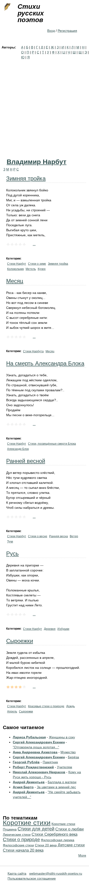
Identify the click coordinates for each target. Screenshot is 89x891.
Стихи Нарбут (16, 263)
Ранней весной (25, 461)
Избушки (63, 629)
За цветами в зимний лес (56, 787)
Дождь (70, 706)
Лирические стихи (17, 834)
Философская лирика (57, 840)
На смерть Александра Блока (45, 363)
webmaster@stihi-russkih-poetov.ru (55, 873)
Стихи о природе (21, 839)
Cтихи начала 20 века (23, 850)
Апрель (12, 711)
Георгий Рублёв (26, 762)
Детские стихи (71, 845)
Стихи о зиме (37, 263)
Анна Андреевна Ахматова (35, 752)
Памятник (50, 762)
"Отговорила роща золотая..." (36, 747)
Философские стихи (18, 845)
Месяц (14, 281)
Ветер (74, 536)
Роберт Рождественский (33, 767)
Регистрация (67, 31)
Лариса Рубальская (29, 737)
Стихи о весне (37, 536)
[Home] (7, 7)
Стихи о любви (69, 829)
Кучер (42, 269)
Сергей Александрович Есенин (39, 742)
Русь (12, 553)
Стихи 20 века (46, 845)
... (34, 244)
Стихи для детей (36, 828)
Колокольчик (15, 269)
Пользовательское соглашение (32, 878)
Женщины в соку (62, 737)
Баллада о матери (62, 782)
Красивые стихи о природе (46, 706)
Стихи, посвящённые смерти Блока (52, 443)
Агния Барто (23, 787)
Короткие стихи (27, 822)
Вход (51, 31)
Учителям (64, 767)
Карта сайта (17, 873)
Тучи (10, 541)
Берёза (73, 757)
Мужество (68, 752)
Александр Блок (18, 449)
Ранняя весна (58, 536)
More (82, 855)
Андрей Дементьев (29, 782)
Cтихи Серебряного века (54, 834)
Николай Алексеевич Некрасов (39, 772)
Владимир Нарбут (36, 161)
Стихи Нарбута (33, 351)
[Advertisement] (44, 106)
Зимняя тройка (26, 178)
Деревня (50, 629)
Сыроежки (19, 641)
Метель (31, 269)
